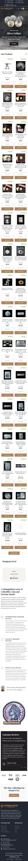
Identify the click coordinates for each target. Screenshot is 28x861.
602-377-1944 (6, 847)
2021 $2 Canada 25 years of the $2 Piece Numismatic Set (20, 136)
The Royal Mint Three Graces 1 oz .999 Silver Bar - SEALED (7, 473)
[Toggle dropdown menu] (26, 54)
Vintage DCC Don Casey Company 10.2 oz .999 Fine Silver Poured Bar (21, 382)
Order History (4, 828)
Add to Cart (7, 86)
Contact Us (14, 795)
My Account (3, 826)
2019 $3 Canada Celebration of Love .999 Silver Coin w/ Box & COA (20, 166)
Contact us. (20, 689)
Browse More (14, 553)
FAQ (16, 829)
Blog (16, 831)
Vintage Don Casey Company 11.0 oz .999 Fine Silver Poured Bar (7, 413)
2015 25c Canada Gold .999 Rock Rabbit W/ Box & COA (7, 136)
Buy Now (14, 43)
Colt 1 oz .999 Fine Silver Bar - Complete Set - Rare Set (7, 351)
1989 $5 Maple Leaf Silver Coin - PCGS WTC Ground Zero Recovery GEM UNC (20, 258)
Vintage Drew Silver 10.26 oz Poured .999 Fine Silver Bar (20, 321)
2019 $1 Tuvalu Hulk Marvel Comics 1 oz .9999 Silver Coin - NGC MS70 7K (21, 413)
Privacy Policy (4, 829)
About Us (17, 826)
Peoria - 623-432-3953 (10, 4)
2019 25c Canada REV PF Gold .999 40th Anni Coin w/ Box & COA (20, 105)
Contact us (17, 828)
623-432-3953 (6, 842)
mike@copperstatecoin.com (9, 849)
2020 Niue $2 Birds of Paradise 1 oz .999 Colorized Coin (7, 166)
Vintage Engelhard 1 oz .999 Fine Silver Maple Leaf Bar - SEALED (21, 443)
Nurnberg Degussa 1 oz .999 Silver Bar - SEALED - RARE (7, 443)
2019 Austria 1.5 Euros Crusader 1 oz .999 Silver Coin (7, 321)
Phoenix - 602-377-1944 (11, 5)
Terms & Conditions (5, 831)
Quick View (7, 82)
